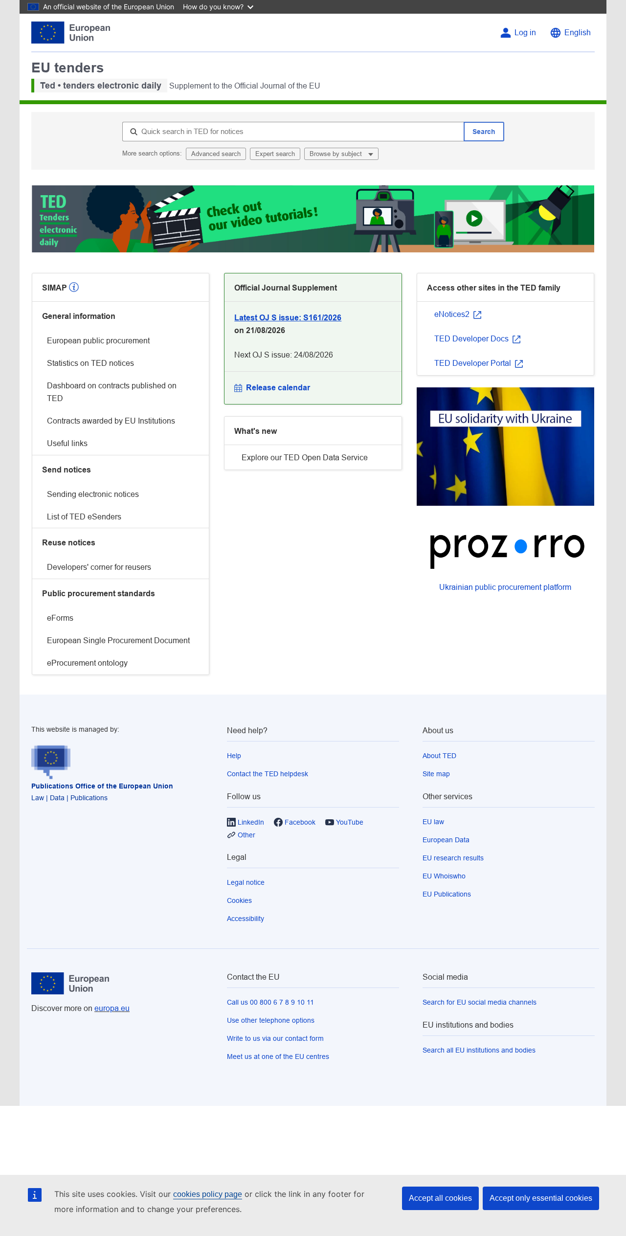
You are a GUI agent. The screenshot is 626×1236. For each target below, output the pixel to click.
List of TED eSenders (84, 517)
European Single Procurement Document (118, 640)
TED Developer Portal (473, 363)
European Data (446, 840)
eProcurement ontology (87, 663)
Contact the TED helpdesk (267, 774)
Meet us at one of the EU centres (278, 1056)
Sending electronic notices (93, 494)
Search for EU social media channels (480, 1002)
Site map (436, 774)
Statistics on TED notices (90, 363)
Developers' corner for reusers (99, 567)
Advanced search (216, 153)
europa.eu (112, 1008)
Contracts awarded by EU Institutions (111, 421)
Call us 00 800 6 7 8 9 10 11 (270, 1002)
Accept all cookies (440, 1198)
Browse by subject (337, 153)
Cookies (239, 900)
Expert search (275, 153)
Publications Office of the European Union (102, 786)
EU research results (453, 858)
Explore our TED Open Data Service (305, 457)
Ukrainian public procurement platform (505, 587)
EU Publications (447, 894)
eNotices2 (452, 314)
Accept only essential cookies (541, 1198)
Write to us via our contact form (275, 1038)
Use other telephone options (270, 1020)
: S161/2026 (287, 318)
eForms (60, 618)
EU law (433, 822)
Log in (525, 32)
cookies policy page (207, 1194)
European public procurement (98, 341)
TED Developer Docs (472, 339)
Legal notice (246, 882)
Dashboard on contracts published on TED (112, 392)
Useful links (67, 443)
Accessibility (245, 918)
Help (234, 756)
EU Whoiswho (444, 876)
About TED (439, 756)
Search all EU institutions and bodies (479, 1050)
